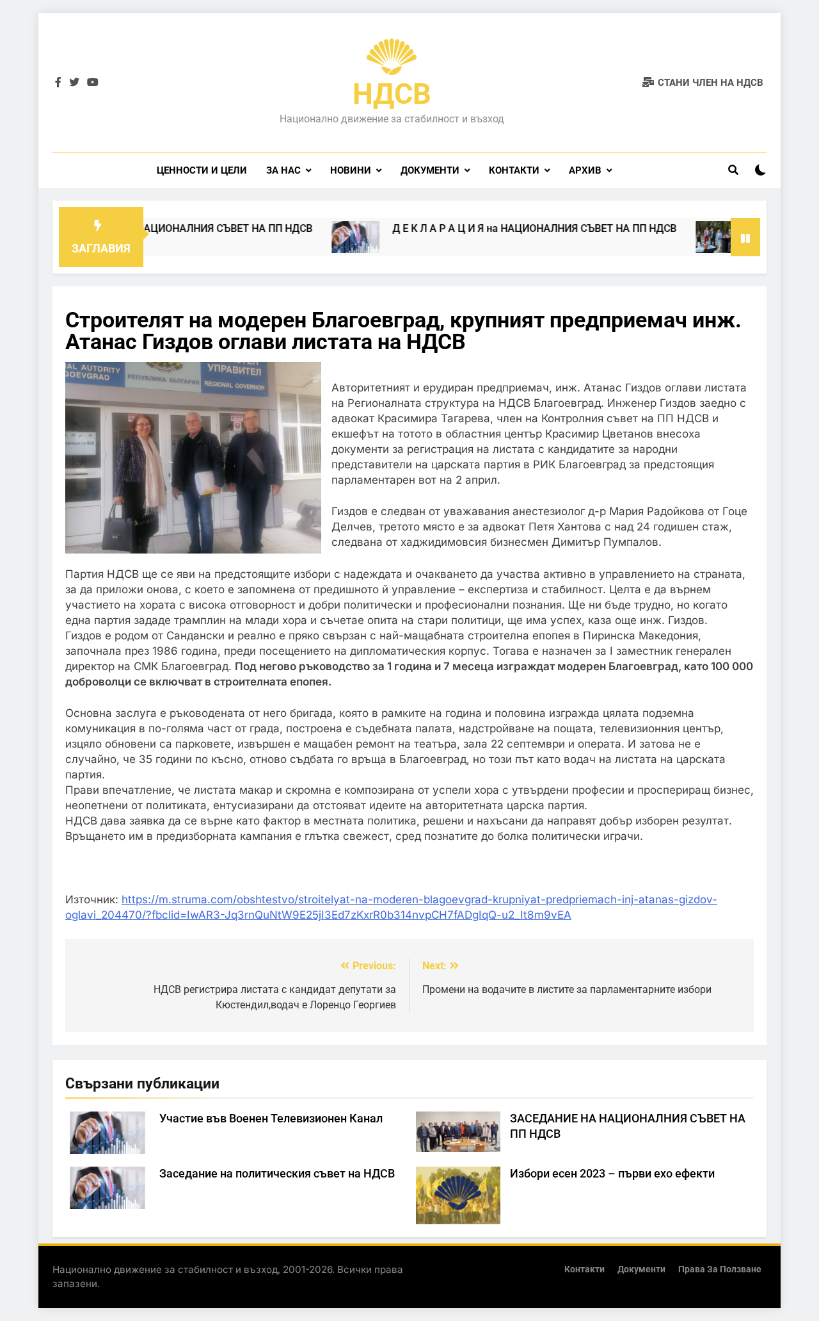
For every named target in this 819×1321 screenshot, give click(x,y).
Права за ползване (719, 1269)
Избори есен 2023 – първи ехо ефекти (612, 1173)
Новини (350, 170)
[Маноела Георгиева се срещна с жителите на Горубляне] (690, 237)
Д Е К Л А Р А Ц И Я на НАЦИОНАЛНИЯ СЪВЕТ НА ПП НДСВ (505, 228)
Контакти (514, 170)
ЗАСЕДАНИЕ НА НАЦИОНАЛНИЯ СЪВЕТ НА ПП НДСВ (155, 228)
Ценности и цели (202, 170)
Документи (430, 170)
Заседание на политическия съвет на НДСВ (277, 1173)
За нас (283, 170)
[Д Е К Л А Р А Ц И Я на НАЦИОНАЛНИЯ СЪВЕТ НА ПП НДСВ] (326, 237)
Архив (585, 170)
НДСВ (392, 94)
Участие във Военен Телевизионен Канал (271, 1118)
